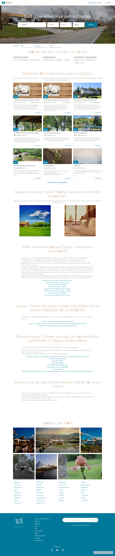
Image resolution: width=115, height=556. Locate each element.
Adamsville (17, 503)
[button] (52, 550)
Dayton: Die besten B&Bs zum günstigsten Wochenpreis (57, 326)
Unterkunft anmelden (42, 519)
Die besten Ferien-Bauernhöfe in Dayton (57, 291)
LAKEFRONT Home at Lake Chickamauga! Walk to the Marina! (32, 133)
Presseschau (39, 531)
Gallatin (38, 485)
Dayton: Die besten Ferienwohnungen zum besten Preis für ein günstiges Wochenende (57, 324)
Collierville (84, 495)
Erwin (16, 500)
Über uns (38, 521)
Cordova (62, 498)
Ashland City (40, 503)
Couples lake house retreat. (52, 133)
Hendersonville (64, 487)
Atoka (83, 498)
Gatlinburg (62, 482)
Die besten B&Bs (57, 361)
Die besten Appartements (57, 359)
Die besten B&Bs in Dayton (57, 284)
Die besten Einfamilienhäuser (57, 365)
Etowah (61, 500)
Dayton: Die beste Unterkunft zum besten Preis (57, 321)
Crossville (84, 500)
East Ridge (39, 495)
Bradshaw (17, 498)
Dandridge (84, 487)
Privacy (37, 523)
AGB (36, 526)
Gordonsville (85, 485)
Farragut (61, 495)
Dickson (83, 490)
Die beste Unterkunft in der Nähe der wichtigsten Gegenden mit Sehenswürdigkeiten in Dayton (57, 357)
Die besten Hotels (58, 363)
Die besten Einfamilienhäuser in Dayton (57, 289)
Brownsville (40, 487)
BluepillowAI (39, 540)
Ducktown (17, 493)
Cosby (83, 482)
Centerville (40, 493)
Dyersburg (17, 495)
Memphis (17, 482)
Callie (61, 490)
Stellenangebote (40, 536)
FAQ (36, 528)
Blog (36, 533)
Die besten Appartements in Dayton (57, 282)
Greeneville (18, 487)
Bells (82, 493)
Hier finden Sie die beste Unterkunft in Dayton (57, 280)
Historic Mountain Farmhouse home (24, 165)
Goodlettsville (41, 498)
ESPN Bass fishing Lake (81, 133)
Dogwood (77, 165)
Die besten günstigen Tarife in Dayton (57, 295)
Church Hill (40, 500)
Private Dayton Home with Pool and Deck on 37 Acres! (60, 100)
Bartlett (38, 490)
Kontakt (37, 538)
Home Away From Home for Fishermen (85, 100)
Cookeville (62, 485)
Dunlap (61, 493)
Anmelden (93, 520)
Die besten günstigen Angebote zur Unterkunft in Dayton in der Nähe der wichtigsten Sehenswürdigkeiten (57, 371)
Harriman (17, 485)
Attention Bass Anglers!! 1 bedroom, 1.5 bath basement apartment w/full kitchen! (38, 100)
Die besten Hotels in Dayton (57, 287)
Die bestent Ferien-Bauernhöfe (57, 367)
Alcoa (16, 490)
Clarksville (39, 482)
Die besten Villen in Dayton (57, 293)
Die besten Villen (57, 369)
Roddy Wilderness (49, 165)
